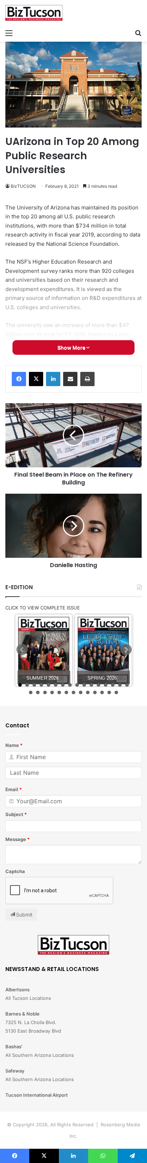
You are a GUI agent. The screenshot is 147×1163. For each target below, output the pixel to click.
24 (80, 692)
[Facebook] (19, 379)
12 (98, 685)
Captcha (15, 871)
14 (113, 685)
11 (91, 685)
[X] (36, 379)
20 (52, 692)
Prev (22, 649)
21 (59, 692)
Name (12, 745)
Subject (14, 814)
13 (105, 685)
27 (102, 692)
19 (45, 692)
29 (116, 692)
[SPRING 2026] (103, 650)
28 (109, 692)
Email (11, 789)
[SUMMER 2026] (43, 650)
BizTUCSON (23, 186)
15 (120, 685)
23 (73, 692)
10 (84, 685)
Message (15, 839)
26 (95, 692)
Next (126, 649)
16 (127, 685)
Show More (71, 347)
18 (38, 692)
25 (88, 692)
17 (30, 692)
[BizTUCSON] (33, 13)
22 (66, 692)
